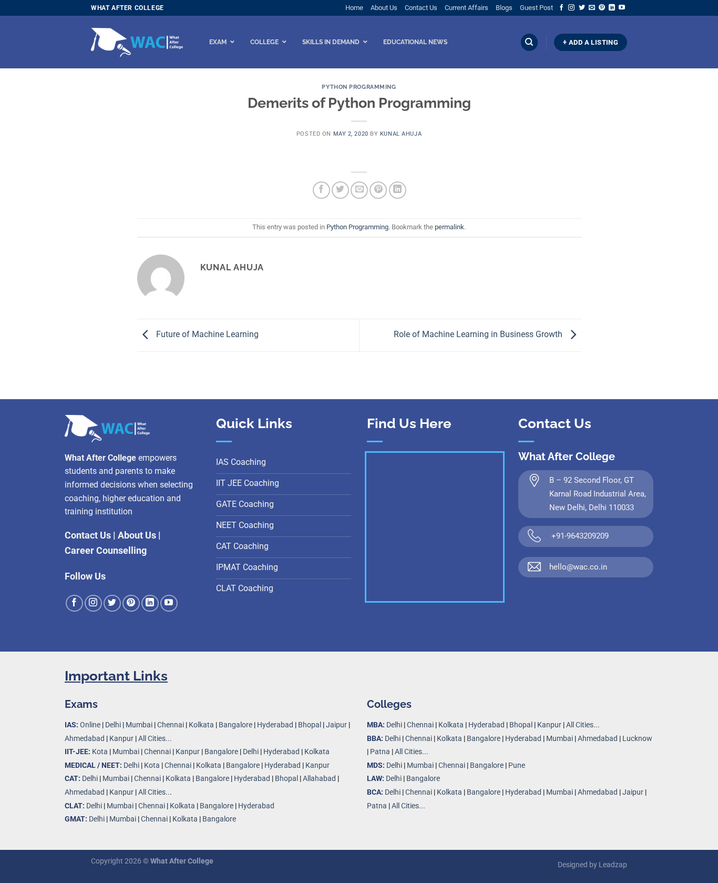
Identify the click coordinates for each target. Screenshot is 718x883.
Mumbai (139, 724)
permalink (449, 227)
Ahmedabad (85, 738)
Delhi (113, 724)
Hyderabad (275, 724)
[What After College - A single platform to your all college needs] (137, 42)
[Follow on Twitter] (582, 8)
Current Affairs (466, 8)
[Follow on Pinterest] (602, 8)
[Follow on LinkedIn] (612, 8)
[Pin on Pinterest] (378, 190)
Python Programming (359, 86)
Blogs (504, 8)
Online (90, 724)
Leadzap (613, 864)
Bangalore (235, 724)
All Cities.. (154, 792)
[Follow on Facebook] (561, 8)
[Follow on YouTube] (622, 8)
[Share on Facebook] (321, 190)
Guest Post (536, 8)
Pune (516, 765)
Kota (100, 751)
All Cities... (155, 738)
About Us (384, 8)
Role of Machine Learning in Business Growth (479, 335)
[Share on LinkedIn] (397, 190)
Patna (380, 751)
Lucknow (637, 738)
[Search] (529, 42)
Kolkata (201, 724)
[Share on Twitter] (340, 190)
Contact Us (421, 8)
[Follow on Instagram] (571, 8)
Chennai (170, 724)
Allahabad (319, 778)
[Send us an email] (592, 8)
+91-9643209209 (580, 536)
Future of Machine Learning (206, 335)
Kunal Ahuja (401, 133)
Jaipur (336, 724)
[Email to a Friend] (359, 190)
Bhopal (309, 724)
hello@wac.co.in (578, 567)
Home (354, 8)
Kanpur (121, 738)
